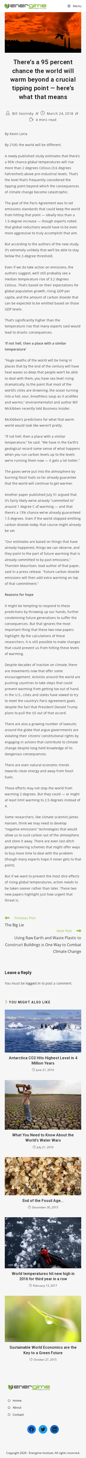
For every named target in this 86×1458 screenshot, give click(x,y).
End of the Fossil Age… (43, 1200)
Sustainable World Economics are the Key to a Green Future (43, 1350)
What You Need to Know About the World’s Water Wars (43, 1138)
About (17, 1407)
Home (17, 1400)
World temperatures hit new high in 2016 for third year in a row (43, 1276)
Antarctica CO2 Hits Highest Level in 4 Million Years (43, 1060)
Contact (18, 1414)
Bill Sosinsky (23, 113)
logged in (33, 983)
